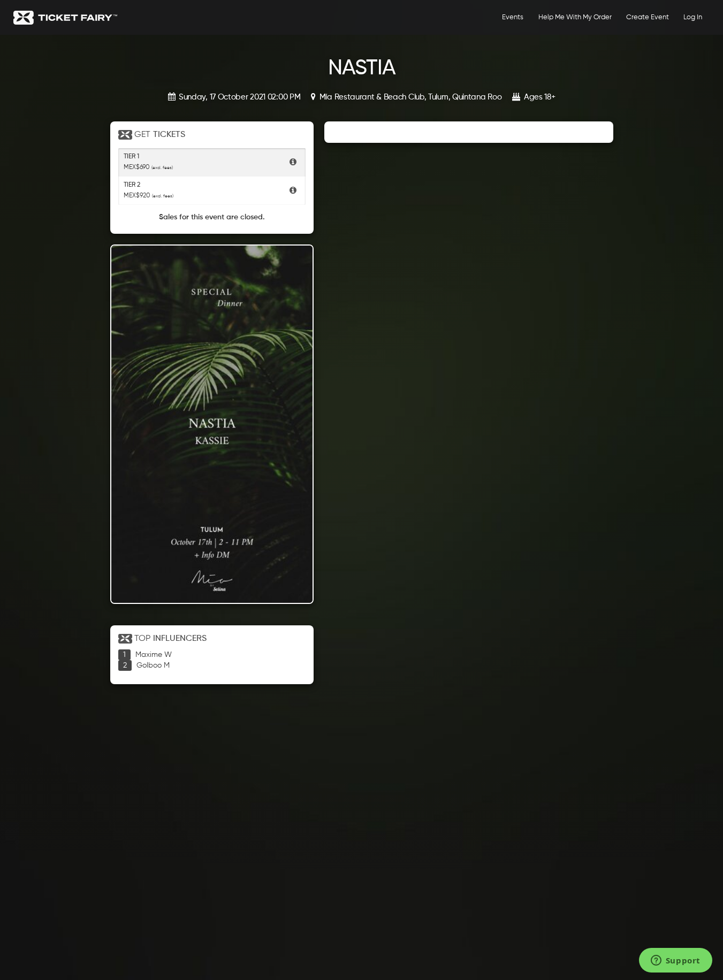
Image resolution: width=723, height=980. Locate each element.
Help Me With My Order (575, 17)
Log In (692, 17)
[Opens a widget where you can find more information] (675, 961)
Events (512, 17)
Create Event (647, 17)
